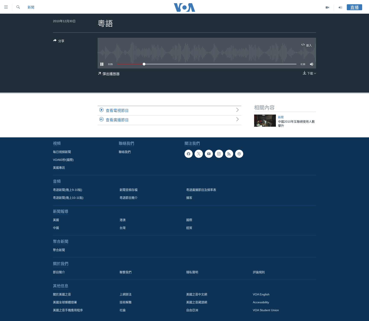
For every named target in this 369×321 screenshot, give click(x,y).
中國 (56, 227)
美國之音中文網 (196, 294)
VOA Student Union (266, 310)
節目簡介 (59, 272)
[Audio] (340, 7)
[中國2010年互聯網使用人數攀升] (265, 121)
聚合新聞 (59, 250)
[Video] (327, 7)
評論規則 (259, 272)
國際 (189, 220)
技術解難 (126, 302)
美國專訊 (59, 167)
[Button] (58, 42)
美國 (56, 220)
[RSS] (229, 154)
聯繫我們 (126, 272)
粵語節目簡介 (129, 197)
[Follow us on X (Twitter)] (199, 154)
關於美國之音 (62, 294)
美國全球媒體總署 (65, 302)
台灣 (123, 227)
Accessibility (261, 302)
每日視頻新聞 (62, 152)
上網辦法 (126, 294)
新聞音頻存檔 (129, 190)
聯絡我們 (125, 152)
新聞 (31, 7)
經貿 (189, 227)
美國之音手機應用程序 (68, 310)
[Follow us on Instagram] (219, 154)
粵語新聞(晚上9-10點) (67, 190)
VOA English (261, 294)
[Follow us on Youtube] (209, 154)
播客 (189, 197)
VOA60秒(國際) (63, 159)
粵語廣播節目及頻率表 (201, 190)
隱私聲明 (192, 272)
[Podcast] (239, 154)
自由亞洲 (192, 310)
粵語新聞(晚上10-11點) (68, 197)
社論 (123, 310)
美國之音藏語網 (196, 302)
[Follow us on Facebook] (188, 154)
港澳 (123, 220)
